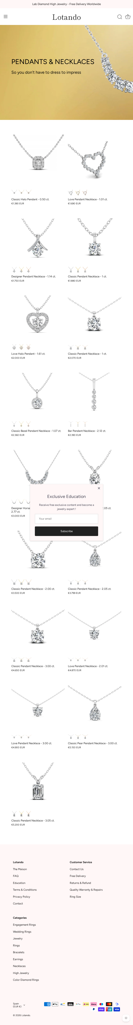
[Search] (119, 17)
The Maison (20, 869)
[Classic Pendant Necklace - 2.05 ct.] (94, 470)
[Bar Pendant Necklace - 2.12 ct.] (94, 392)
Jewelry (18, 938)
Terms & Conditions (25, 889)
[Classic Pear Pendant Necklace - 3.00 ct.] (94, 705)
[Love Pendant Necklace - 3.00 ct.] (38, 705)
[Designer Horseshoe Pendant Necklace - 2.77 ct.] (38, 470)
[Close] (99, 488)
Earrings (18, 959)
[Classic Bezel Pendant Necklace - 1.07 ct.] (38, 392)
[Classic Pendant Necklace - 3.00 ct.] (38, 628)
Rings (16, 945)
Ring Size (75, 896)
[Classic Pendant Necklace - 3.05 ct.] (38, 782)
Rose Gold (28, 193)
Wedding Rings (22, 931)
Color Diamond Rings (26, 979)
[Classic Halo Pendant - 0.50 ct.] (38, 161)
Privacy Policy (21, 896)
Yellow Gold (21, 193)
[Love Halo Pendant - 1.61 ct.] (38, 315)
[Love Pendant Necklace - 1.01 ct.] (94, 161)
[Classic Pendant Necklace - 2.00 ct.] (38, 550)
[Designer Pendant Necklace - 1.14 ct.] (38, 238)
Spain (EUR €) (17, 1005)
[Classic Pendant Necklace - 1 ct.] (94, 238)
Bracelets (18, 952)
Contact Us (77, 869)
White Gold (14, 193)
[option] (66, 60)
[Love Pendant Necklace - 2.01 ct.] (94, 628)
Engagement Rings (24, 924)
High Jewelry (21, 973)
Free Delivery (78, 876)
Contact (18, 903)
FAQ (15, 876)
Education (19, 883)
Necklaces (19, 966)
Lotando (66, 17)
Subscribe (66, 531)
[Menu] (5, 16)
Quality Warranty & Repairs (86, 889)
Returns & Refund (80, 883)
